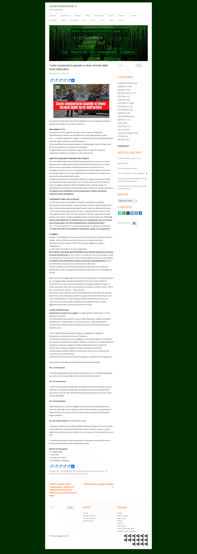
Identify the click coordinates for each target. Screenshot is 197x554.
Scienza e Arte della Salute (125, 528)
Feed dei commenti (89, 518)
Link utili (119, 521)
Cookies (119, 513)
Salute (102, 20)
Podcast (120, 20)
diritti (71, 473)
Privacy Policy (121, 526)
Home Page (52, 16)
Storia (111, 20)
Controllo (122, 16)
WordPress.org (88, 521)
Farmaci (63, 20)
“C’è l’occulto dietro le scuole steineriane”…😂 (133, 173)
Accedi (85, 513)
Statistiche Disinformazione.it (126, 531)
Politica (93, 20)
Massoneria (74, 20)
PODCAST (123, 146)
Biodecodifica (99, 16)
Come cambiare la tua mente (127, 168)
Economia (133, 16)
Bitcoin (121, 96)
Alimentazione (65, 16)
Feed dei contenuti (89, 516)
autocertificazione (55, 473)
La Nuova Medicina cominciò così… (129, 158)
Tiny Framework (58, 536)
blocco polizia (65, 473)
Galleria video (121, 518)
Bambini (87, 16)
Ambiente (78, 16)
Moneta (122, 119)
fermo (76, 473)
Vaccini (102, 471)
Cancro (111, 16)
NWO (84, 20)
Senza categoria (126, 133)
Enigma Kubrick (123, 163)
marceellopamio (54, 73)
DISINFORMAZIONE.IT (63, 6)
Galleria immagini (122, 516)
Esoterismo (53, 20)
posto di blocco (83, 473)
